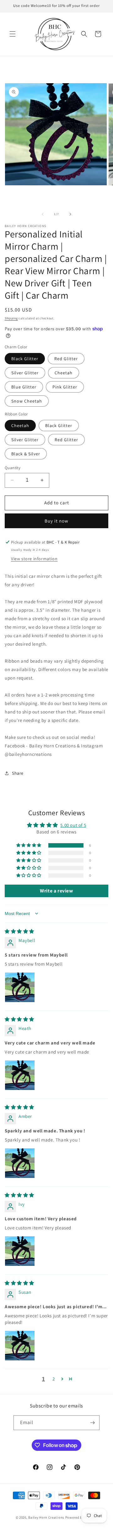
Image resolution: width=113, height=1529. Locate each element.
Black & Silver (25, 454)
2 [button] (53, 1379)
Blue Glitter (23, 387)
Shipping (11, 318)
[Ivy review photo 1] (20, 1251)
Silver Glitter (25, 373)
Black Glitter (24, 358)
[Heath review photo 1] (20, 1075)
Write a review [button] (56, 890)
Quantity (12, 467)
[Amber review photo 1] (20, 1163)
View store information (34, 558)
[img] (19, 931)
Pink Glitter (64, 387)
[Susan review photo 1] (20, 1346)
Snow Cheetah (26, 401)
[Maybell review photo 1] (20, 987)
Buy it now (56, 521)
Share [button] (18, 773)
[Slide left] (43, 214)
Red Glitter (66, 358)
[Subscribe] (92, 1422)
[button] (12, 34)
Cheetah (64, 373)
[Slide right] (70, 214)
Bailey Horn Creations (46, 1517)
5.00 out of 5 (73, 825)
